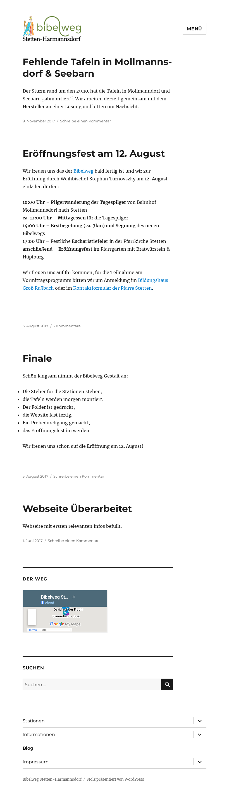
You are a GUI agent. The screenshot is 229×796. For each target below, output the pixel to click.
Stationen (34, 721)
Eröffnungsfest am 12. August (94, 153)
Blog (28, 748)
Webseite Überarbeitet (77, 508)
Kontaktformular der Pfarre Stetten (112, 288)
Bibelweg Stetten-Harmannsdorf (52, 779)
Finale (37, 358)
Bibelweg (83, 171)
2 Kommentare (67, 326)
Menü (194, 29)
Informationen (39, 734)
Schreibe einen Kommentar (85, 121)
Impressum (36, 761)
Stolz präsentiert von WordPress (115, 779)
